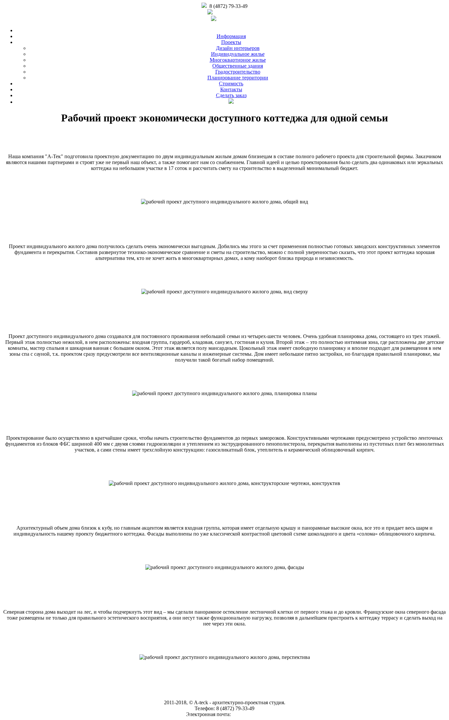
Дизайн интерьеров (238, 48)
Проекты (231, 42)
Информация (231, 36)
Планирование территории (237, 77)
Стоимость (231, 83)
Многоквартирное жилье (238, 60)
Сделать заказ (231, 95)
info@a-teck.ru (228, 13)
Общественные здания (237, 66)
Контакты (231, 89)
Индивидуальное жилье (238, 54)
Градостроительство (237, 71)
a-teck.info (228, 18)
